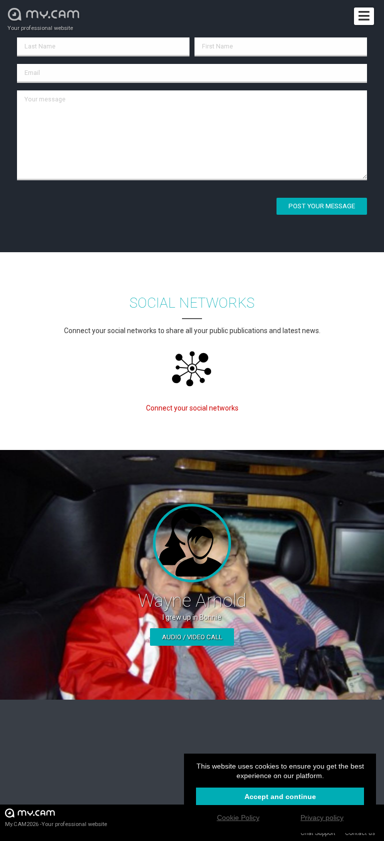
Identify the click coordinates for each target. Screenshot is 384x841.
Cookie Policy (238, 818)
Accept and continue (280, 797)
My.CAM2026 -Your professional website (56, 824)
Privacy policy (322, 818)
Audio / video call (192, 637)
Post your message (321, 206)
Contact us (360, 833)
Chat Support (318, 833)
